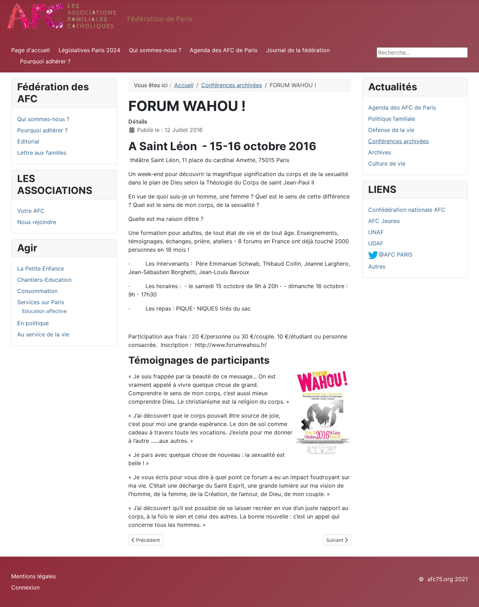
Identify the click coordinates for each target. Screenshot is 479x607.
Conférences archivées (398, 141)
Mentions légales (33, 576)
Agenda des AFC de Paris (223, 50)
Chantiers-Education (44, 279)
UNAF (376, 232)
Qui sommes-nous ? (155, 50)
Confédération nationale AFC (406, 209)
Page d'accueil (30, 50)
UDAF (375, 243)
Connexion (25, 587)
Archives (379, 152)
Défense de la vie (391, 129)
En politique (33, 323)
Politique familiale (391, 118)
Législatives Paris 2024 (89, 50)
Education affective (44, 311)
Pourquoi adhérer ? (45, 61)
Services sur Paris (40, 302)
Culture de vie (386, 163)
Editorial (28, 141)
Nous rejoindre (36, 221)
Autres (376, 266)
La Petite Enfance (40, 268)
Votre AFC (31, 210)
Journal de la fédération (298, 50)
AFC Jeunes (384, 220)
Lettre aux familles (41, 152)
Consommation (37, 290)
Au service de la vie (43, 334)
